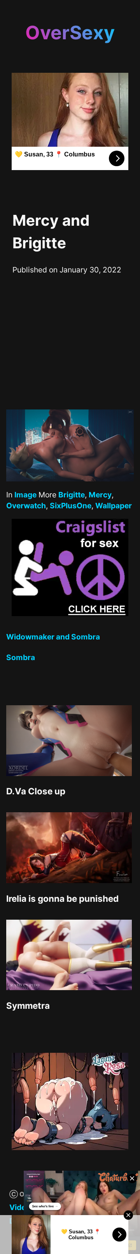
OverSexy (70, 32)
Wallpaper (113, 505)
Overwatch (26, 505)
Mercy (100, 494)
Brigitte (71, 494)
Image (25, 494)
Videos (22, 1207)
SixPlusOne (70, 505)
